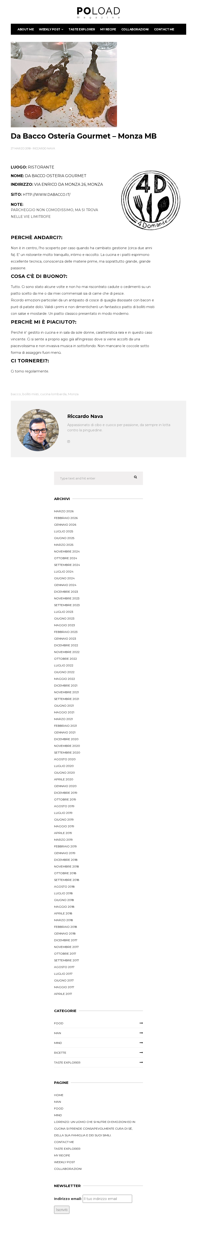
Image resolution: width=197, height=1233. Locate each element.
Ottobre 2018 (65, 873)
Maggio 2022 (64, 679)
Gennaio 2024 (65, 585)
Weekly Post (49, 29)
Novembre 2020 (67, 746)
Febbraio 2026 (66, 518)
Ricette (60, 1052)
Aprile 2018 (63, 913)
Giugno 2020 (64, 772)
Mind (58, 1043)
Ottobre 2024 (65, 558)
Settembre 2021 (66, 699)
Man (57, 1033)
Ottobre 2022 (65, 658)
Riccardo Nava (44, 148)
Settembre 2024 (67, 565)
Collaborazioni (135, 29)
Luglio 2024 (64, 571)
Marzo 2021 (63, 719)
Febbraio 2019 (65, 846)
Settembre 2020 (67, 752)
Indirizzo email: (68, 1199)
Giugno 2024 (64, 578)
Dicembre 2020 (66, 739)
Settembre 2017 (66, 960)
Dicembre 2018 (66, 859)
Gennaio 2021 (64, 732)
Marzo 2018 (63, 920)
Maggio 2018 (64, 906)
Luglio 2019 (63, 813)
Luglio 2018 (63, 893)
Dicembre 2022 (66, 645)
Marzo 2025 (63, 544)
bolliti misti (30, 394)
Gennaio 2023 (65, 638)
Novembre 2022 (67, 652)
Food (58, 1023)
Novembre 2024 (67, 551)
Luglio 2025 (63, 531)
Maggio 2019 (64, 826)
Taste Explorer (81, 29)
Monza (73, 394)
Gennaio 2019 (64, 853)
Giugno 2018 (64, 900)
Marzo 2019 (63, 839)
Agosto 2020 (65, 759)
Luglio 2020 (64, 766)
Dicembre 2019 (65, 792)
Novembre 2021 (66, 692)
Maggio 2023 (64, 625)
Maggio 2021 (64, 712)
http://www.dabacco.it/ (46, 194)
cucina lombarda (53, 394)
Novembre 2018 (66, 866)
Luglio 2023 (63, 612)
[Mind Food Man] (98, 13)
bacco (16, 394)
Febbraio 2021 (65, 725)
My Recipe (108, 29)
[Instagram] (68, 441)
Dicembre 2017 (65, 940)
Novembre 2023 (67, 598)
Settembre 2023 (67, 605)
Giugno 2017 (64, 980)
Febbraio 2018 (65, 927)
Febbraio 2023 (66, 632)
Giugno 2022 (64, 672)
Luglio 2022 (63, 665)
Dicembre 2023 (66, 591)
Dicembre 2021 (65, 685)
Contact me (164, 29)
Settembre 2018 (66, 880)
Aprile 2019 (63, 833)
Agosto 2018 (64, 886)
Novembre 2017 (66, 947)
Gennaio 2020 (65, 786)
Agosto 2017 (64, 967)
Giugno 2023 (64, 618)
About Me (26, 29)
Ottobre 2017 (65, 953)
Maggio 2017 (64, 987)
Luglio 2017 (63, 973)
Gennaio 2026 (65, 524)
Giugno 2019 (64, 819)
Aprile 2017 (63, 994)
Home (58, 1095)
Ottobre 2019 (65, 799)
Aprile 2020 (63, 779)
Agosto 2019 (64, 806)
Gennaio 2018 (65, 933)
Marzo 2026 (64, 511)
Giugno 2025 (64, 538)
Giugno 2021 (64, 705)
